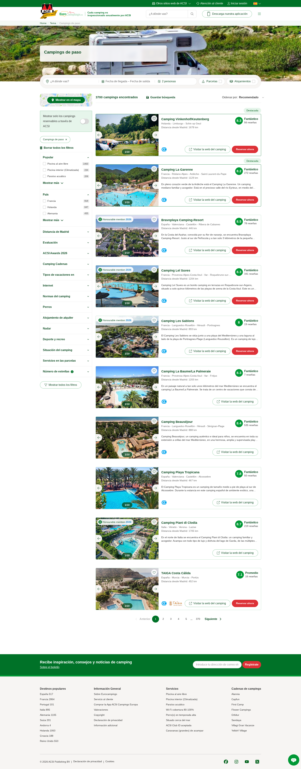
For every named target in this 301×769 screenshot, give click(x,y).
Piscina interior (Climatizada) (63, 170)
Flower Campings (241, 709)
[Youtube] (247, 762)
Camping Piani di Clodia (179, 522)
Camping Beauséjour (177, 422)
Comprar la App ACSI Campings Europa (116, 704)
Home (43, 23)
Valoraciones (101, 709)
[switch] (84, 121)
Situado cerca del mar (178, 720)
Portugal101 (47, 704)
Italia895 (45, 709)
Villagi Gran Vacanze (242, 725)
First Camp (237, 704)
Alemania (52, 213)
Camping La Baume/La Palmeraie (186, 371)
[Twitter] (257, 762)
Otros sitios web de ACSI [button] (171, 3)
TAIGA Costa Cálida (176, 573)
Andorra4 (45, 725)
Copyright (99, 715)
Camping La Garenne (177, 169)
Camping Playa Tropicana (180, 472)
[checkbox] (211, 81)
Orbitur (235, 715)
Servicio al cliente (103, 699)
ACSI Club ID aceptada (178, 725)
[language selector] (256, 3)
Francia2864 (47, 699)
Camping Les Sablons (177, 321)
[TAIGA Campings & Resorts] (176, 603)
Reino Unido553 (49, 741)
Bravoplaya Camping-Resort (182, 220)
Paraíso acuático (56, 176)
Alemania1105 (48, 715)
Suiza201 (45, 720)
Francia (51, 201)
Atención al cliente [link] (211, 3)
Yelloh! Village (239, 730)
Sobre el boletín (49, 667)
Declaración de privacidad (108, 720)
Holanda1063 (47, 730)
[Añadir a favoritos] (154, 118)
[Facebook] (226, 762)
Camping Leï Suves (175, 270)
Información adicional (105, 725)
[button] (259, 13)
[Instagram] (236, 762)
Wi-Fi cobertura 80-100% (180, 709)
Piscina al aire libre (57, 163)
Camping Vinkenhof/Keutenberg (185, 119)
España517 (46, 694)
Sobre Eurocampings (105, 694)
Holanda (52, 207)
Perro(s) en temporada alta (181, 715)
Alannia (235, 694)
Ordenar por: (230, 97)
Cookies (109, 761)
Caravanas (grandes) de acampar (184, 730)
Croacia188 (46, 735)
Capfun (235, 699)
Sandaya (236, 720)
